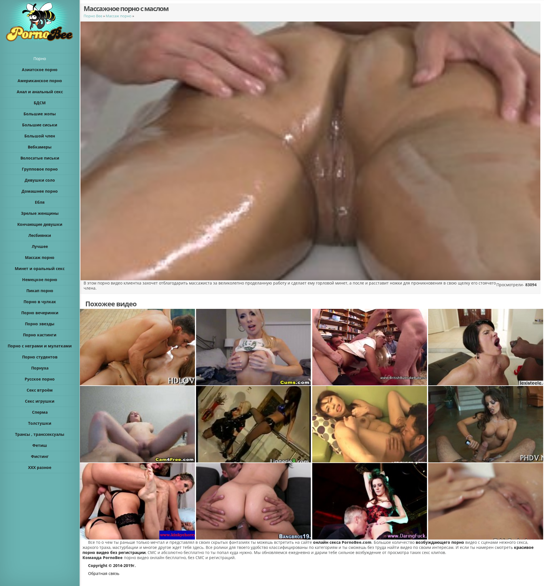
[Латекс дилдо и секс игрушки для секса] (254, 424)
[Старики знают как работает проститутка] (370, 347)
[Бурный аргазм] (138, 347)
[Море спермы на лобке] (486, 501)
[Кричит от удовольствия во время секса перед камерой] (138, 424)
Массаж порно (118, 15)
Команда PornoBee (102, 557)
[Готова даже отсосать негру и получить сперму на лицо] (486, 347)
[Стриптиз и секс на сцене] (370, 501)
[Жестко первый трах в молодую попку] (138, 501)
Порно (39, 58)
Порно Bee (93, 15)
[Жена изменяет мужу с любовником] (254, 501)
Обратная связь (103, 573)
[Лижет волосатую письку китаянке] (370, 424)
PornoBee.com (356, 542)
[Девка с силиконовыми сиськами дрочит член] (486, 424)
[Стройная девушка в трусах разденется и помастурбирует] (254, 347)
